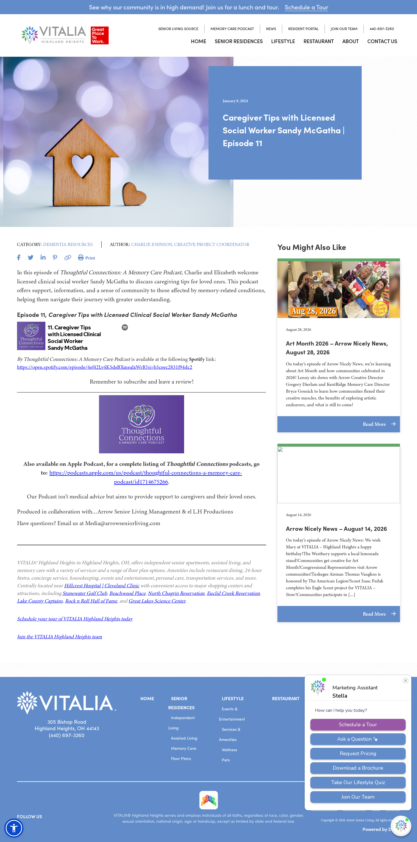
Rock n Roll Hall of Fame (91, 600)
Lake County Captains (40, 600)
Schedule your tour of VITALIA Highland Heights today (74, 618)
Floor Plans (181, 758)
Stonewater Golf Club (84, 593)
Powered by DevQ (381, 829)
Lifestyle (283, 41)
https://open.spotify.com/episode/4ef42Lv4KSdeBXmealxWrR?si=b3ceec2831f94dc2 (104, 367)
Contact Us (382, 41)
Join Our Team (344, 28)
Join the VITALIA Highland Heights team (59, 636)
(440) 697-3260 (67, 735)
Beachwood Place (127, 593)
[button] (14, 828)
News (271, 28)
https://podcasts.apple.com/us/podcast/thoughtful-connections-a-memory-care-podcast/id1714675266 (145, 477)
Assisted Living (184, 738)
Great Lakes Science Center (157, 600)
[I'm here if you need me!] (401, 826)
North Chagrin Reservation (176, 593)
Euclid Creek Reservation (233, 593)
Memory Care (183, 748)
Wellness (229, 749)
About (350, 41)
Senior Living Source (178, 28)
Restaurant (319, 41)
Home (198, 41)
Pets (226, 760)
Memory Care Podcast (232, 28)
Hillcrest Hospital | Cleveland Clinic (101, 585)
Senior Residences (239, 41)
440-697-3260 (382, 28)
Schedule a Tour (306, 7)
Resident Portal (303, 28)
